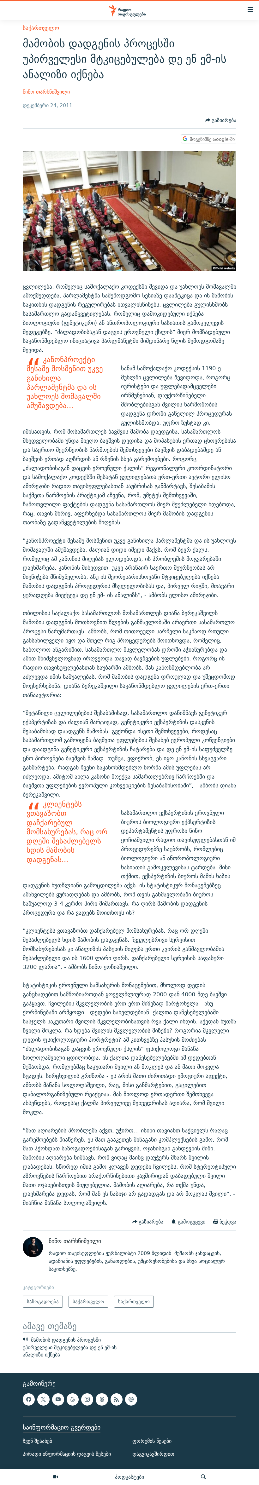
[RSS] (117, 1400)
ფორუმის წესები (152, 1441)
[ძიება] (203, 1477)
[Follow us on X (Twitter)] (43, 1400)
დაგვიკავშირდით (153, 1454)
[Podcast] (131, 1400)
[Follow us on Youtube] (58, 1400)
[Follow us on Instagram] (87, 1400)
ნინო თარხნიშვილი (46, 92)
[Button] (221, 120)
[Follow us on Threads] (102, 1400)
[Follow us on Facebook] (29, 1400)
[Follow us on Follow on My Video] (73, 1400)
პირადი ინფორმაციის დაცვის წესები (67, 1454)
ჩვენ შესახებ (37, 1441)
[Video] (55, 1477)
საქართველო (41, 28)
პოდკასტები (129, 1476)
